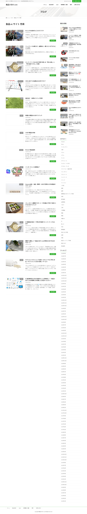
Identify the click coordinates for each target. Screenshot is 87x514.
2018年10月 (63, 393)
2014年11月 (63, 481)
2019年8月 (63, 377)
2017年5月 (63, 424)
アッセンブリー (64, 147)
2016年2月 (63, 451)
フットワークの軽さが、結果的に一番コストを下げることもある (75, 37)
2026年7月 (63, 256)
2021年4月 (63, 349)
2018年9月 (63, 396)
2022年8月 (63, 322)
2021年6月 (63, 347)
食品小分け (63, 243)
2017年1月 (63, 429)
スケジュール (64, 160)
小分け (62, 204)
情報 (62, 213)
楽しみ (62, 224)
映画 (62, 215)
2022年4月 (63, 330)
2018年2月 (63, 407)
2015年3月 (63, 476)
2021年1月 (63, 355)
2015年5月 (63, 470)
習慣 (62, 235)
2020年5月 (63, 366)
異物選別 (63, 229)
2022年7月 (63, 324)
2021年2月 (63, 352)
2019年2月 (63, 388)
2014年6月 (63, 495)
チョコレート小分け (65, 163)
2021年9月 (63, 338)
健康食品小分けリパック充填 (67, 193)
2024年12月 (63, 300)
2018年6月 (63, 402)
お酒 (62, 149)
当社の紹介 (14, 508)
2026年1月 (63, 272)
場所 (32, 508)
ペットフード (64, 177)
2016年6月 (63, 440)
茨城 (62, 237)
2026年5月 (63, 261)
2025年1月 (63, 297)
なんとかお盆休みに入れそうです (34, 30)
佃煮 (62, 188)
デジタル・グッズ (65, 166)
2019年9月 (63, 374)
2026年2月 (63, 269)
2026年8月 (63, 253)
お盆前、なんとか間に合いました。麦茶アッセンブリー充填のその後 (75, 116)
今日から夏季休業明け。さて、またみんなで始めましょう (75, 87)
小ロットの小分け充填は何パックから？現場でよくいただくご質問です (75, 29)
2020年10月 (63, 360)
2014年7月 (63, 492)
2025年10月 (63, 280)
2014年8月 (63, 490)
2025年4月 (63, 294)
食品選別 (63, 246)
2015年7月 (63, 465)
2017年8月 (63, 418)
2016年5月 (63, 443)
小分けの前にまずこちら (74, 50)
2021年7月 (63, 344)
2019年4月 (63, 382)
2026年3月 (63, 267)
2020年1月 (63, 371)
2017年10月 (63, 413)
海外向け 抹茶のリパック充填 (33, 98)
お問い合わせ (77, 1)
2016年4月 (63, 446)
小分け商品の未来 (30, 132)
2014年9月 (63, 487)
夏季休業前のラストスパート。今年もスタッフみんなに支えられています (75, 131)
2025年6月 (63, 289)
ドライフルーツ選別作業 (66, 169)
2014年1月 (63, 501)
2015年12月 (63, 454)
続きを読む (53, 40)
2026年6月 (63, 258)
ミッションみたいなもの (74, 57)
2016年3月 (63, 448)
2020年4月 (63, 369)
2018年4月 (63, 404)
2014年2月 (63, 498)
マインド (63, 180)
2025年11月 (63, 278)
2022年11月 (63, 316)
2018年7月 (63, 399)
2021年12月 (63, 333)
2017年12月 (63, 410)
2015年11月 (63, 457)
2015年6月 (63, 468)
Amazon (63, 141)
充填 (62, 196)
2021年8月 (63, 341)
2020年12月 (63, 358)
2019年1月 (63, 391)
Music (62, 144)
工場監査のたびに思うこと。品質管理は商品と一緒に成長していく (75, 44)
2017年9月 (63, 415)
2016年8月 (63, 435)
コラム (62, 155)
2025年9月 (63, 283)
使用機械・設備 (26, 508)
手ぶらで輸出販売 (30, 150)
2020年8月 (63, 363)
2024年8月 (63, 308)
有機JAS (63, 218)
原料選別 (63, 199)
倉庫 (62, 191)
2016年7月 (63, 437)
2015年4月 (63, 473)
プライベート (64, 174)
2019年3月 (63, 385)
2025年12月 (63, 275)
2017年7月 (63, 421)
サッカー (63, 158)
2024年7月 (63, 311)
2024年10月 (63, 305)
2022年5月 (63, 327)
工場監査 (63, 210)
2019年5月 (63, 380)
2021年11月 (63, 336)
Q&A (20, 508)
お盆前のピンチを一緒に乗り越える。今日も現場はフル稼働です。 (75, 123)
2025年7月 (63, 286)
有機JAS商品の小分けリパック (33, 115)
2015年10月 (63, 459)
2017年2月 (63, 426)
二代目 (62, 185)
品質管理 (63, 202)
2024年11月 (63, 302)
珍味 (62, 226)
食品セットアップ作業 (66, 240)
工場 (62, 207)
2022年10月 (63, 319)
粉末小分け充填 (64, 232)
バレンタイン (64, 171)
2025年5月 (63, 291)
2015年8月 (63, 462)
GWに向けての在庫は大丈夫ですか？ (35, 81)
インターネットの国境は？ (32, 167)
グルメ (62, 152)
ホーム (8, 508)
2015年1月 (63, 479)
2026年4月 (63, 264)
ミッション (63, 182)
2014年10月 (63, 484)
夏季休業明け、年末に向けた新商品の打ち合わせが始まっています (75, 66)
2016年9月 (63, 432)
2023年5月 (63, 314)
